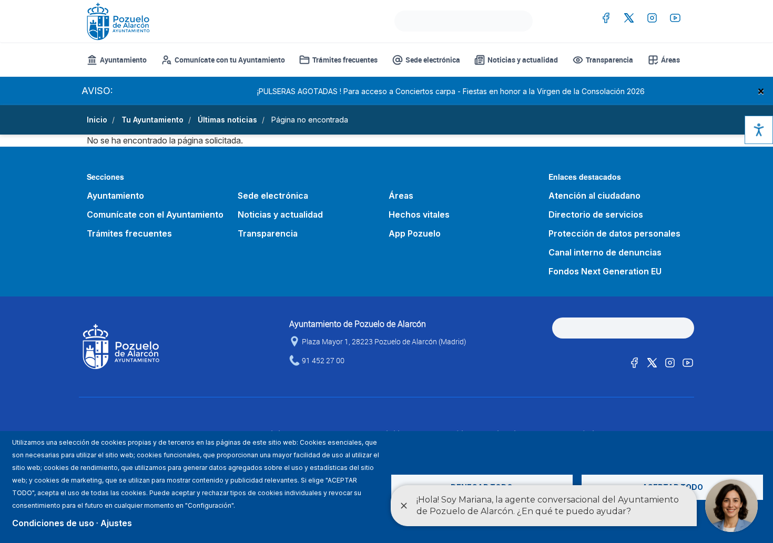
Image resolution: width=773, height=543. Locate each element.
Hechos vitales (419, 214)
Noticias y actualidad (522, 60)
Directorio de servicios (595, 214)
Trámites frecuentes (345, 60)
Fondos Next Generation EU (605, 271)
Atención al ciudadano (594, 195)
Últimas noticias (227, 119)
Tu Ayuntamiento (152, 119)
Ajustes (116, 523)
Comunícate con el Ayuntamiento (155, 214)
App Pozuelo (415, 233)
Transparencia (609, 60)
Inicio (97, 119)
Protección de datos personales (614, 233)
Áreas (670, 60)
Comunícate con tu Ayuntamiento (230, 60)
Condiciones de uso (53, 523)
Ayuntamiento (123, 60)
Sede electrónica (432, 60)
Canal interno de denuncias (605, 252)
